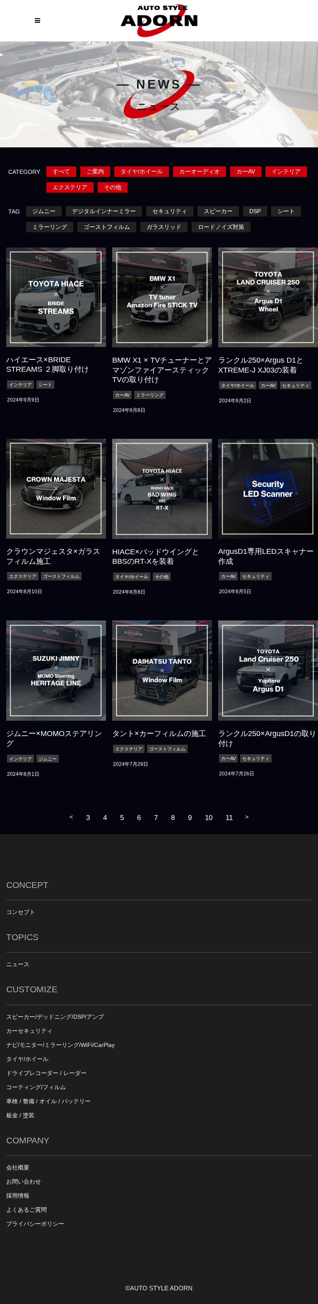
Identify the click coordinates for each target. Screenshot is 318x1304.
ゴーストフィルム (107, 227)
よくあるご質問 (26, 1210)
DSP (255, 211)
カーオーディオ (199, 171)
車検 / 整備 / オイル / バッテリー (48, 1101)
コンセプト (20, 912)
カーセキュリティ (29, 1031)
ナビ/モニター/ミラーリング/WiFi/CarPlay (60, 1045)
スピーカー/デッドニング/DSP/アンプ (55, 1017)
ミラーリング (49, 227)
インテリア (286, 171)
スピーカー (218, 211)
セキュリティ (169, 211)
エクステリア (70, 187)
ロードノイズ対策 (221, 227)
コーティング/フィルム (36, 1087)
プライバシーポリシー (35, 1224)
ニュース (17, 964)
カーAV (245, 171)
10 (208, 817)
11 (229, 817)
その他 (112, 187)
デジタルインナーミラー (104, 211)
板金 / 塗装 (20, 1115)
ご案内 (95, 171)
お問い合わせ (23, 1182)
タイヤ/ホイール (141, 171)
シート (286, 211)
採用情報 (17, 1196)
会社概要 (17, 1167)
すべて (61, 171)
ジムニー (43, 211)
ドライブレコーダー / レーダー (46, 1073)
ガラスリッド (164, 227)
